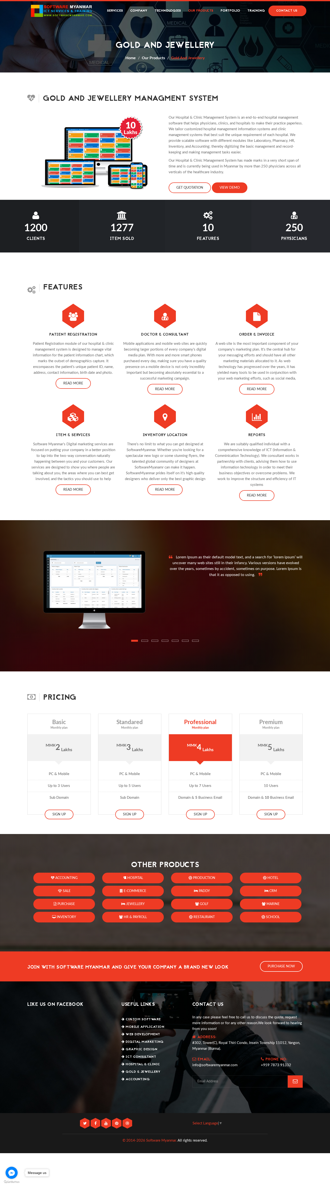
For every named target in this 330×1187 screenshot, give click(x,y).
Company (138, 10)
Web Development (142, 1034)
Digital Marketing (144, 1041)
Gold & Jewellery (142, 1071)
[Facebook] (96, 1123)
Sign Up (59, 814)
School (272, 917)
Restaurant (204, 917)
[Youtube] (106, 1123)
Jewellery (135, 904)
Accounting (66, 878)
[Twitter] (85, 1123)
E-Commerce (134, 891)
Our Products (200, 10)
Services (115, 10)
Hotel (272, 878)
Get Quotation (189, 187)
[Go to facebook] (12, 1173)
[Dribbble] (127, 1123)
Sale (66, 891)
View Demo (230, 187)
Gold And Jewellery (188, 58)
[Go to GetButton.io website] (11, 1182)
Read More (73, 383)
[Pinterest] (117, 1123)
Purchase (66, 904)
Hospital (134, 878)
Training (256, 10)
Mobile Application (144, 1026)
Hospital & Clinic (142, 1064)
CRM (272, 891)
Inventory (66, 917)
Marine (272, 904)
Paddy (204, 891)
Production (203, 878)
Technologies (168, 10)
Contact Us (286, 10)
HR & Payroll (135, 917)
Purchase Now (281, 966)
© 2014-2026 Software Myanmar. (149, 1140)
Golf (203, 904)
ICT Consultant (140, 1056)
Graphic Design (141, 1049)
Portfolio (230, 10)
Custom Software (143, 1019)
